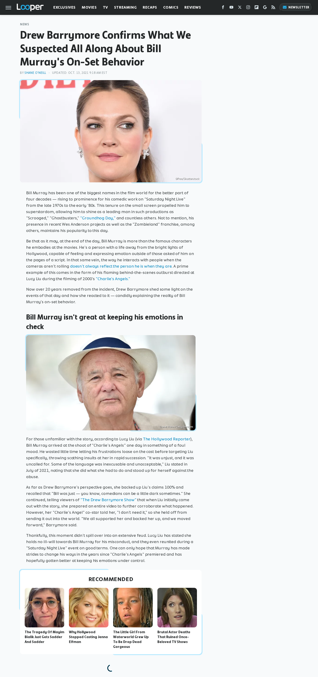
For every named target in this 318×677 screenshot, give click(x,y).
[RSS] (273, 8)
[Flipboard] (256, 8)
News (24, 24)
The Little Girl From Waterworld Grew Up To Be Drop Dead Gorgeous (131, 639)
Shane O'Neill (35, 73)
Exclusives (64, 7)
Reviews (192, 7)
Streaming (125, 7)
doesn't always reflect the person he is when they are (121, 266)
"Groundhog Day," (97, 218)
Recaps (150, 7)
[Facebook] (223, 8)
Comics (171, 7)
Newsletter (298, 7)
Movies (89, 7)
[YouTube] (231, 8)
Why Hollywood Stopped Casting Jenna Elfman (88, 637)
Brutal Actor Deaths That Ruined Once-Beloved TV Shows (173, 637)
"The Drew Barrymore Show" (108, 500)
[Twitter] (239, 8)
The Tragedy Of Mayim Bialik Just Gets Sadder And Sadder (44, 637)
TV (105, 7)
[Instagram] (248, 8)
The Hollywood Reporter (166, 439)
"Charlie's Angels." (113, 279)
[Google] (265, 8)
